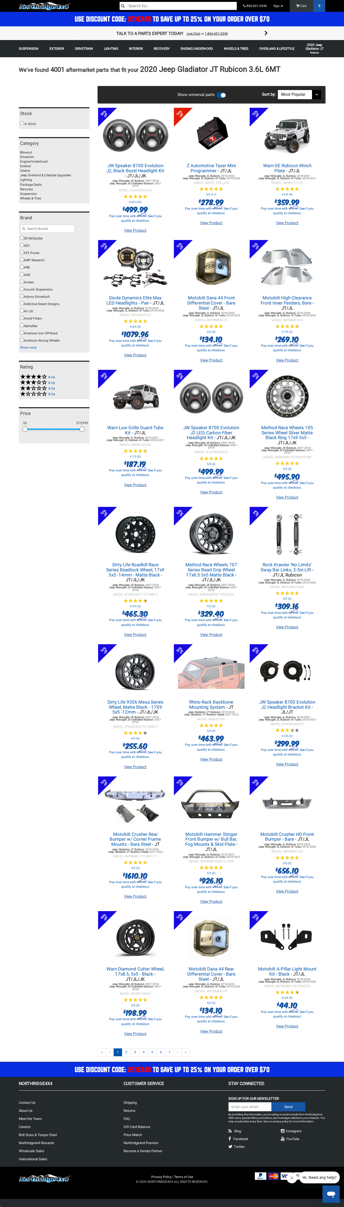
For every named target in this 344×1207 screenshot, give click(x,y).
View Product (135, 230)
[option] (172, 33)
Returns (129, 1111)
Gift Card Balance (137, 1127)
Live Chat (193, 33)
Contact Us (27, 1103)
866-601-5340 (256, 6)
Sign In (278, 6)
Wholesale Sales (31, 1151)
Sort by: (270, 94)
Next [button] (266, 33)
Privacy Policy (161, 1177)
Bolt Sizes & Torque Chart (38, 1135)
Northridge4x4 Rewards (36, 1143)
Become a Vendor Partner (143, 1151)
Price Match (133, 1135)
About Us (26, 1111)
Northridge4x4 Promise (141, 1143)
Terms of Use (183, 1177)
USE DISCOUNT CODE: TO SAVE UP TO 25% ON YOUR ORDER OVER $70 (172, 19)
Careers (25, 1127)
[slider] (25, 429)
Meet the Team (30, 1119)
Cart (310, 6)
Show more (28, 347)
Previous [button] (78, 33)
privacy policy (281, 1121)
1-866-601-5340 (216, 33)
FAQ (127, 1119)
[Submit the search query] (23, 229)
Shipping (130, 1103)
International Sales (33, 1159)
